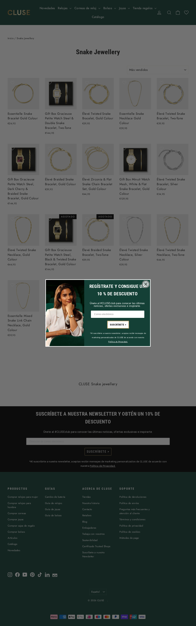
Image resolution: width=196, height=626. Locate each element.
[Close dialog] (145, 284)
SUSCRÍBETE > (118, 324)
